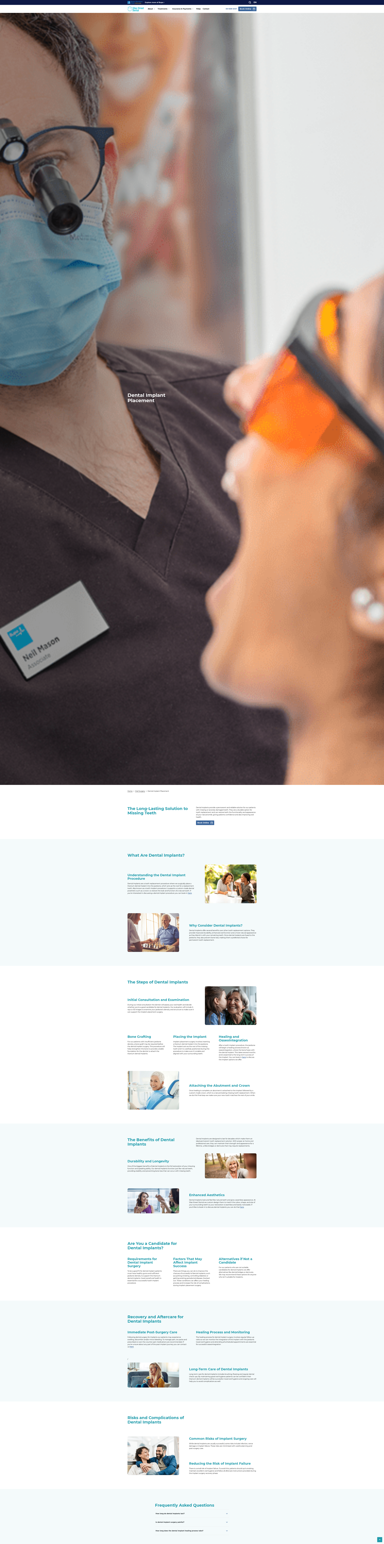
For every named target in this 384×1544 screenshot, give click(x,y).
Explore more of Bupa (154, 2)
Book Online (245, 9)
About (150, 9)
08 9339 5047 (231, 9)
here (190, 893)
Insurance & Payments (181, 9)
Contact (206, 9)
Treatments (163, 9)
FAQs (198, 9)
